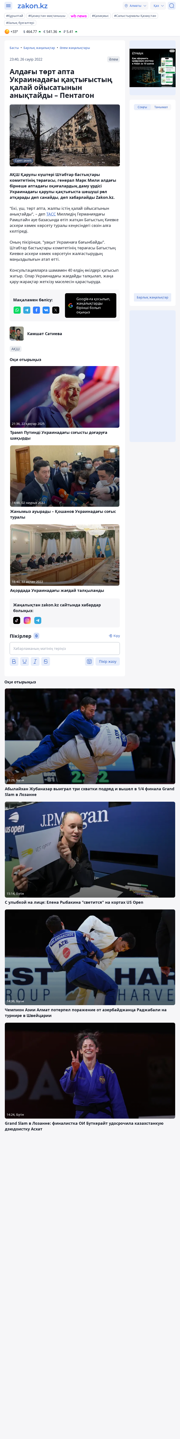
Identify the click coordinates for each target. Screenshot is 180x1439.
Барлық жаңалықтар (39, 48)
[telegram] (27, 310)
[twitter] (56, 310)
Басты (14, 48)
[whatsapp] (17, 310)
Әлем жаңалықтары (75, 48)
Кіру (116, 636)
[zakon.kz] (33, 5)
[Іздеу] (172, 6)
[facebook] (36, 310)
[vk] (46, 310)
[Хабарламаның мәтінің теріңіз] (65, 648)
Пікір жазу (107, 661)
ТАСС (51, 214)
